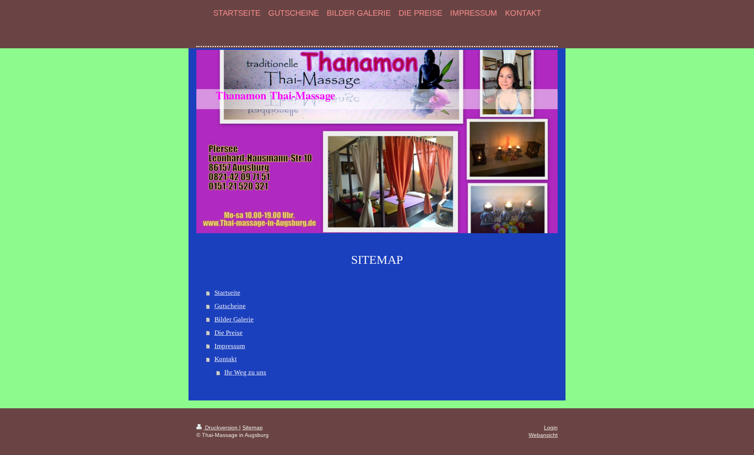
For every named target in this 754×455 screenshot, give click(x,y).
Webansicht (543, 435)
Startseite (227, 292)
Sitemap (252, 427)
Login (551, 427)
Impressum (229, 346)
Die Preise (228, 332)
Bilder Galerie (234, 319)
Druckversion (221, 427)
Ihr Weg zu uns (245, 372)
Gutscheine (230, 306)
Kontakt (225, 359)
